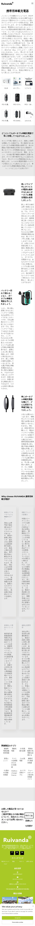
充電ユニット (5, 760)
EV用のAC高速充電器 (6, 773)
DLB (6, 88)
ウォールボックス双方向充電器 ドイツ (30, 775)
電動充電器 (13, 750)
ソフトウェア (29, 88)
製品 (13, 861)
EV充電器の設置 (22, 750)
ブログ (5, 864)
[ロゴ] (7, 3)
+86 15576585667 (17, 874)
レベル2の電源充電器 (19, 161)
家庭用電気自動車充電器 (6, 751)
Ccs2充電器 (22, 760)
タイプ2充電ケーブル (22, 773)
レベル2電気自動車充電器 (12, 29)
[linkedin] (22, 853)
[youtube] (17, 853)
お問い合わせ (29, 861)
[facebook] (12, 853)
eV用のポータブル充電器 (7, 340)
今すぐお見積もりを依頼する (29, 816)
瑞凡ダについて (5, 861)
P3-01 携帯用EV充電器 (10, 104)
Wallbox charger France (14, 773)
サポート (21, 861)
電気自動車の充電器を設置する (30, 752)
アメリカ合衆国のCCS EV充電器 (14, 763)
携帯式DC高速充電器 (30, 761)
